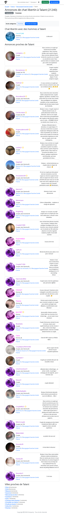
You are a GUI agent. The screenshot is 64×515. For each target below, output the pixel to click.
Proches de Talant (31, 24)
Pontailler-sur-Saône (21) (23, 74)
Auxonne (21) (20, 411)
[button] (39, 2)
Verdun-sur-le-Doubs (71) (23, 268)
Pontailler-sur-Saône (11, 502)
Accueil (7, 6)
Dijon (7, 487)
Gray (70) (18, 305)
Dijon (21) (18, 87)
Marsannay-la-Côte (11, 495)
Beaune (7, 491)
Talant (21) (19, 37)
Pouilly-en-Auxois (10, 504)
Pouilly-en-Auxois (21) (22, 351)
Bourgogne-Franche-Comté (24, 6)
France (13, 6)
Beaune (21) (19, 57)
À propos (33, 2)
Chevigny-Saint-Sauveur (12, 500)
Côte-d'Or (8, 506)
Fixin (6, 498)
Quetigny (8, 496)
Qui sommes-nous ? (23, 2)
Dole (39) (18, 100)
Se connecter (54, 2)
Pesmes (7, 508)
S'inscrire (45, 2)
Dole (7, 489)
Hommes (20, 24)
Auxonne (8, 493)
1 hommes (18, 13)
